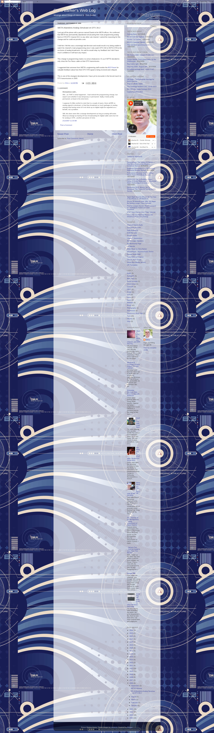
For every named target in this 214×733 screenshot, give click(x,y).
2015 (132, 657)
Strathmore (131, 310)
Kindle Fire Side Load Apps (138, 422)
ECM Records (132, 233)
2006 (132, 683)
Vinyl (128, 321)
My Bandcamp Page (134, 243)
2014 (132, 659)
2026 (132, 630)
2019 (132, 645)
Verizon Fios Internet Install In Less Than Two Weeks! (133, 550)
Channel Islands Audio (135, 225)
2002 (132, 718)
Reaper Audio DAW (134, 254)
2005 (132, 709)
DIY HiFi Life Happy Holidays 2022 (139, 89)
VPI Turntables (132, 265)
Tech (129, 316)
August (134, 697)
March (133, 699)
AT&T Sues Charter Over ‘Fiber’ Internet (141, 212)
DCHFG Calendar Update (136, 42)
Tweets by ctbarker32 (134, 156)
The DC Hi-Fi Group (134, 260)
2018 (132, 648)
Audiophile (130, 276)
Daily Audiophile (132, 230)
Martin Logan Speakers (135, 241)
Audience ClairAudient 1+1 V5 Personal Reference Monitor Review (141, 169)
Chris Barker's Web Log (75, 10)
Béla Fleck (130, 278)
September (135, 686)
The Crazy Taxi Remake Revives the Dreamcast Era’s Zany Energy (140, 215)
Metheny (130, 302)
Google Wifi (131, 573)
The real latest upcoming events (138, 45)
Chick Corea (131, 284)
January (134, 705)
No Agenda (131, 246)
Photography (131, 308)
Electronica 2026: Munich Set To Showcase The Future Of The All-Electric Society (141, 189)
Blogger (130, 727)
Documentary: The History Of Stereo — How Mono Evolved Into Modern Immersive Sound (141, 164)
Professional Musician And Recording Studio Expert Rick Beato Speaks (140, 174)
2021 (132, 639)
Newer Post (63, 134)
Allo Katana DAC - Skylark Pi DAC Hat (140, 55)
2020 (132, 642)
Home (90, 134)
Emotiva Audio (132, 235)
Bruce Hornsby (132, 281)
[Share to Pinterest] (95, 83)
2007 (132, 680)
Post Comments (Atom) (75, 138)
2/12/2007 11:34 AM (70, 121)
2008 (132, 677)
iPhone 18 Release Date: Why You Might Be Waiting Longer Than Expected (141, 202)
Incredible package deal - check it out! (140, 69)
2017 (132, 651)
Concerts (130, 287)
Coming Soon (132, 34)
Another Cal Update (134, 39)
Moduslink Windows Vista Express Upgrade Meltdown (133, 393)
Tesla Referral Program (135, 257)
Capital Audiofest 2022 (135, 92)
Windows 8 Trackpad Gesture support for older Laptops (133, 365)
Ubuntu (129, 319)
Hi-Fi (128, 295)
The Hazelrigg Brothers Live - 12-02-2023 (141, 86)
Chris (148, 340)
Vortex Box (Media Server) (136, 262)
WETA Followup (136, 688)
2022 (132, 636)
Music (129, 305)
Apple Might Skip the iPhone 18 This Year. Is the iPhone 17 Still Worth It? (142, 198)
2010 (132, 671)
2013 (132, 662)
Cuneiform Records (134, 227)
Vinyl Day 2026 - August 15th (137, 66)
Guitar (129, 292)
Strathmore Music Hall (135, 313)
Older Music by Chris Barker (137, 249)
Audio (129, 273)
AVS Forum (112, 67)
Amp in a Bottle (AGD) (135, 84)
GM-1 (129, 289)
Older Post (117, 134)
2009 (132, 674)
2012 (132, 665)
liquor (129, 300)
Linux (129, 297)
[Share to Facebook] (93, 83)
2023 (132, 633)
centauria (114, 727)
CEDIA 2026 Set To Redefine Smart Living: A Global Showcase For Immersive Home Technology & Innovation (141, 181)
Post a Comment (66, 125)
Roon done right (132, 64)
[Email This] (87, 83)
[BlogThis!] (89, 83)
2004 (132, 712)
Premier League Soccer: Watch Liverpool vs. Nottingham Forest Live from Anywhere (141, 207)
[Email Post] (82, 83)
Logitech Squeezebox (134, 238)
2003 (132, 715)
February (134, 702)
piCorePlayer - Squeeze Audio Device (140, 251)
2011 (131, 668)
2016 (132, 654)
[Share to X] (91, 83)
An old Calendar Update (135, 37)
